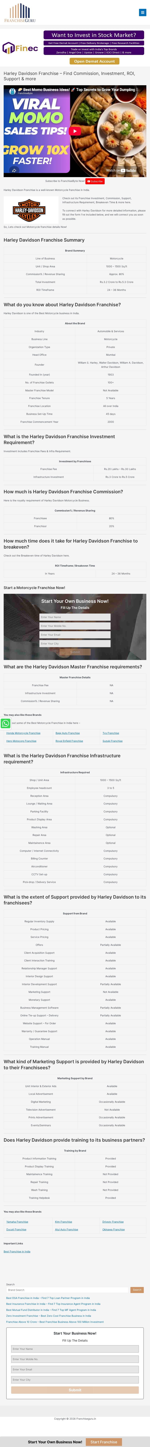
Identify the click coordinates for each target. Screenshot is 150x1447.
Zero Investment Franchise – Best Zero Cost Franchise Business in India (48, 1315)
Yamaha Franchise (17, 1221)
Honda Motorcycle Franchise (23, 733)
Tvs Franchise (111, 733)
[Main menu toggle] (143, 12)
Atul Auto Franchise (66, 1229)
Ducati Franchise (16, 1229)
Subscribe (96, 181)
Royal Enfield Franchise (69, 740)
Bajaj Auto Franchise (68, 733)
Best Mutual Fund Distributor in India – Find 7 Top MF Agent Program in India (51, 1309)
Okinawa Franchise (113, 1229)
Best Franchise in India (17, 1251)
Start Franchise (104, 1442)
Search (10, 1284)
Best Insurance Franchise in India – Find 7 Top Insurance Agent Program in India (53, 1303)
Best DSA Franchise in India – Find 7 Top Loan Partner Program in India (48, 1298)
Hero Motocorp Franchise (21, 740)
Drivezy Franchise (113, 1221)
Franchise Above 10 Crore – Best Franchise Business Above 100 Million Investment (55, 1321)
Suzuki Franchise (113, 740)
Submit (75, 652)
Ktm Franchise (63, 1221)
